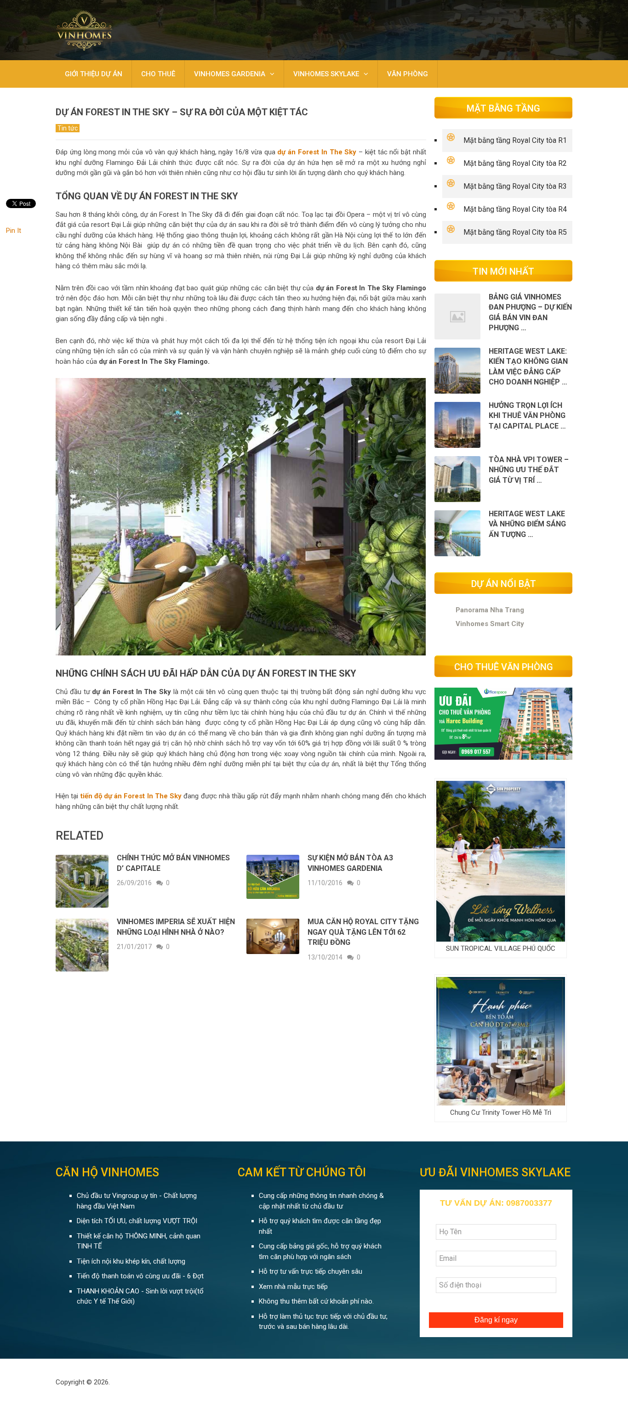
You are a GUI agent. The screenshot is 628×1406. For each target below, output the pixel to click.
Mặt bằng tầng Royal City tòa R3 (515, 186)
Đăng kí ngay (496, 1320)
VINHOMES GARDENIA (229, 74)
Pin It (13, 230)
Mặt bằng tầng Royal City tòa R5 (515, 232)
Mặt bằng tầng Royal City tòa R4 (515, 209)
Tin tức (67, 128)
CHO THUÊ (158, 74)
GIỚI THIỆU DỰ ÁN (93, 74)
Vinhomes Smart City (490, 624)
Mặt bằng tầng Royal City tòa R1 (515, 140)
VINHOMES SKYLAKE (326, 74)
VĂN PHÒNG (407, 74)
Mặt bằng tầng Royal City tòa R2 (515, 163)
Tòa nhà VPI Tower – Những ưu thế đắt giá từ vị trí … (529, 470)
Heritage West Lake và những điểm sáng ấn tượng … (527, 524)
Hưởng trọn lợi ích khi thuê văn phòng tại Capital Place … (527, 415)
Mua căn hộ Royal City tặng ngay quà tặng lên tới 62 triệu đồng (363, 932)
